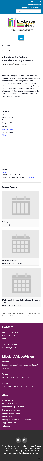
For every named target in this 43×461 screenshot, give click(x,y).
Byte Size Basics (7, 129)
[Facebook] (18, 440)
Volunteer (6, 426)
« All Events (7, 46)
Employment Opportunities (13, 407)
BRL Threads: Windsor (9, 260)
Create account (34, 5)
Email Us (5, 339)
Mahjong (5, 222)
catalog (26, 8)
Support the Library (10, 423)
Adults (4, 135)
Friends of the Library (11, 410)
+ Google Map (29, 177)
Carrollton (5, 172)
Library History (8, 416)
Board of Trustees (9, 403)
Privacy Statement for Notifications (16, 420)
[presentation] (20, 205)
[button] (21, 37)
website (36, 8)
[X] (24, 440)
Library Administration (11, 413)
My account (36, 2)
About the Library (9, 400)
